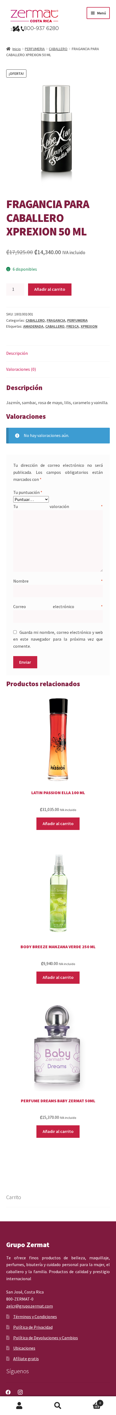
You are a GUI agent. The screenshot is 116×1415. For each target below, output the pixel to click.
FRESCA (72, 326)
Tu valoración (58, 506)
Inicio (16, 48)
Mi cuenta (19, 1406)
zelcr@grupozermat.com (29, 1306)
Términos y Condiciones (35, 1316)
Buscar (58, 1406)
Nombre (58, 581)
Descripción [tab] (17, 353)
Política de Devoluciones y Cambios (45, 1337)
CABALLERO (58, 48)
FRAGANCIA (56, 320)
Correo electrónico (58, 606)
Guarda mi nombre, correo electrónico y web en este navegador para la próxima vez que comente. (58, 639)
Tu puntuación (27, 492)
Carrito (89, 1401)
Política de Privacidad (33, 1327)
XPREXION (89, 326)
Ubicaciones (24, 1348)
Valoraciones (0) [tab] (21, 369)
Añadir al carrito (49, 289)
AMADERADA (33, 326)
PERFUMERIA (35, 48)
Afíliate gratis (26, 1358)
